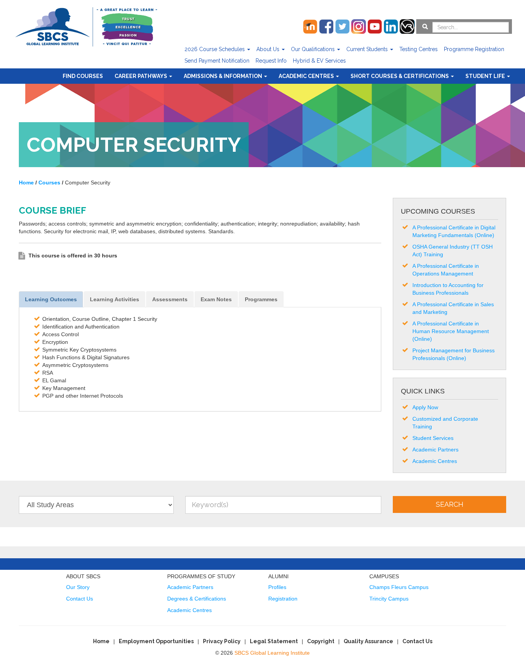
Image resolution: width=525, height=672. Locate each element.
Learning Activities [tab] (114, 299)
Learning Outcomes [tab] (51, 299)
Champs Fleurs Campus (399, 587)
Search (450, 504)
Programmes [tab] (261, 299)
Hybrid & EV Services (319, 61)
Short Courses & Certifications (400, 76)
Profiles (277, 587)
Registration (282, 599)
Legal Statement (274, 641)
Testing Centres (418, 49)
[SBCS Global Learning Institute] (86, 26)
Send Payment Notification (216, 61)
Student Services (433, 438)
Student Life (485, 76)
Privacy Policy (222, 641)
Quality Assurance (368, 641)
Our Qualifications (313, 49)
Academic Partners (435, 449)
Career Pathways (141, 76)
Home (101, 641)
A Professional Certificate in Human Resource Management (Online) (450, 331)
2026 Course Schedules (215, 49)
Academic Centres (307, 76)
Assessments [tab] (170, 299)
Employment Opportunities (156, 641)
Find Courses (83, 76)
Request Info (271, 61)
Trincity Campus (389, 599)
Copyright (320, 641)
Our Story (78, 587)
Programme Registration (474, 49)
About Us (268, 49)
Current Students (367, 49)
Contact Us (79, 599)
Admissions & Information (223, 76)
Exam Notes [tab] (216, 299)
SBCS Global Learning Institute (272, 653)
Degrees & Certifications (196, 599)
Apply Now (425, 407)
